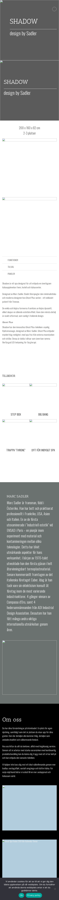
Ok (21, 895)
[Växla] (5, 260)
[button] (54, 9)
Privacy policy (34, 895)
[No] (55, 889)
